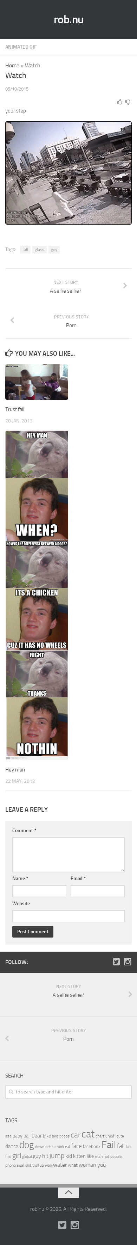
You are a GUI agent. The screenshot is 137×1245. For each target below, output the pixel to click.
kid (68, 1156)
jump (57, 1155)
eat (67, 1147)
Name (20, 878)
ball (27, 1136)
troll (35, 1165)
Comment (24, 831)
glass (39, 249)
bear (37, 1135)
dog (26, 1145)
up (42, 1165)
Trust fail (14, 409)
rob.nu (69, 19)
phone (10, 1165)
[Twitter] (116, 962)
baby (17, 1136)
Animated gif (21, 47)
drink (49, 1146)
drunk (59, 1147)
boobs (64, 1136)
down (39, 1147)
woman (87, 1164)
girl (16, 1156)
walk (48, 1165)
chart (100, 1136)
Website (21, 904)
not (106, 1156)
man (99, 1156)
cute (120, 1136)
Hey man (15, 770)
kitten (79, 1156)
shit (28, 1165)
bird (55, 1136)
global (27, 1156)
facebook (91, 1146)
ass (8, 1136)
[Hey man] (36, 595)
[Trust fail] (36, 382)
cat (87, 1134)
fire (8, 1156)
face (76, 1145)
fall (25, 249)
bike (47, 1136)
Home (12, 65)
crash (110, 1136)
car (75, 1135)
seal (20, 1165)
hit (45, 1156)
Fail (109, 1145)
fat (128, 1146)
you (101, 1164)
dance (11, 1146)
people (116, 1156)
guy (54, 249)
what (73, 1165)
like (90, 1156)
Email (78, 878)
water (60, 1164)
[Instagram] (127, 962)
